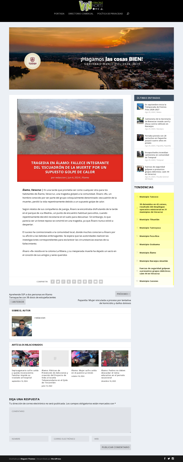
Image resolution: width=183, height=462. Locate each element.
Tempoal (160, 160)
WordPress (56, 459)
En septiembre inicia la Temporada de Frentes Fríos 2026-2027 (155, 107)
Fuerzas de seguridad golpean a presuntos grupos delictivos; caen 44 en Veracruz (157, 170)
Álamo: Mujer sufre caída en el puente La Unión (84, 371)
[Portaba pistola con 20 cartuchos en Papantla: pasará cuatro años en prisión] (140, 137)
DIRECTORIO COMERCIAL (80, 14)
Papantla (160, 146)
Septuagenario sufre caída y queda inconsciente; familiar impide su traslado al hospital (25, 374)
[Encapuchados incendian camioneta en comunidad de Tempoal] (140, 154)
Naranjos (160, 129)
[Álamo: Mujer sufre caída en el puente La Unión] (85, 358)
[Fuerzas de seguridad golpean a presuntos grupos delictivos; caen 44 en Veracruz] (140, 168)
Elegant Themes (28, 459)
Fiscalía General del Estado (157, 178)
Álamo (85, 177)
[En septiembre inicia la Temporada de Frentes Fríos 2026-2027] (140, 106)
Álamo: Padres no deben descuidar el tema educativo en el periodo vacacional (113, 374)
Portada (59, 14)
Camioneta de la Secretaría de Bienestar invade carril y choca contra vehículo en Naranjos (158, 123)
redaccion (60, 177)
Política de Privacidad (110, 14)
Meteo (159, 112)
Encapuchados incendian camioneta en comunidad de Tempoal (157, 155)
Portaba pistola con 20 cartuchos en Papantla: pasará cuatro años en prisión (156, 139)
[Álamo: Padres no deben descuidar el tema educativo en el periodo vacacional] (114, 358)
